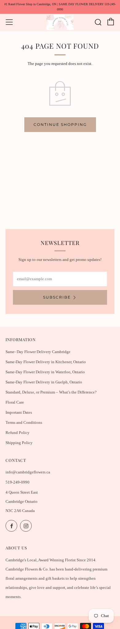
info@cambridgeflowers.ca (28, 472)
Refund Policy (18, 432)
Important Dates (19, 412)
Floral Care (15, 402)
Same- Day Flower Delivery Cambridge (38, 351)
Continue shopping (60, 124)
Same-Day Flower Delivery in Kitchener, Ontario (46, 362)
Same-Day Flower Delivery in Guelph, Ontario (44, 382)
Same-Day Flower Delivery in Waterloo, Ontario (45, 372)
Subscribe (57, 297)
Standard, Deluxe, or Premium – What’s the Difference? (51, 392)
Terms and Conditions (24, 422)
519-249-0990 (18, 482)
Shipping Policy (19, 442)
